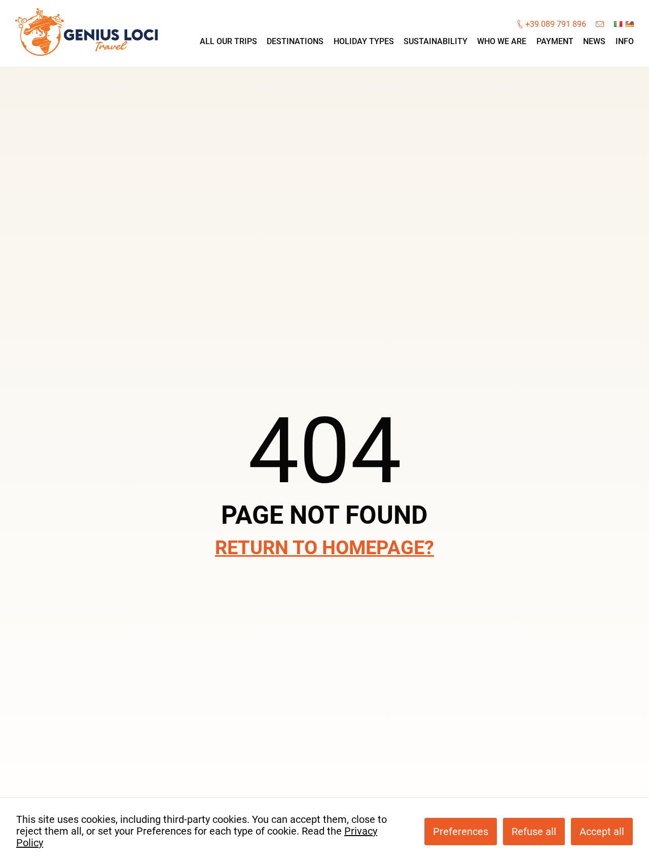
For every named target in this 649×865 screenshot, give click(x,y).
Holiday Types (364, 41)
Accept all (602, 831)
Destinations (295, 41)
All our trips (228, 41)
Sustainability (435, 41)
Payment (554, 41)
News (594, 41)
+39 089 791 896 (555, 24)
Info (625, 41)
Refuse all (534, 831)
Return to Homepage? (324, 547)
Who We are (501, 41)
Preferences (460, 831)
